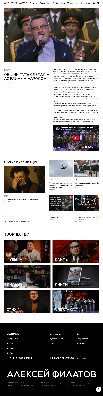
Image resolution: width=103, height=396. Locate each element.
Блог (79, 334)
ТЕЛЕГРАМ (12, 339)
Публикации (59, 3)
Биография (45, 3)
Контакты (85, 3)
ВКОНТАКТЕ (13, 334)
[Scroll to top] (98, 389)
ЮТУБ (10, 343)
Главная (33, 3)
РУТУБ (10, 348)
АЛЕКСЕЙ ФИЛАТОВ (15, 3)
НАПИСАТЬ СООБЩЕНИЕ (19, 358)
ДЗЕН (10, 353)
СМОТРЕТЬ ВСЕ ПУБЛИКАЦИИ (16, 221)
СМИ (52, 343)
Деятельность (56, 338)
